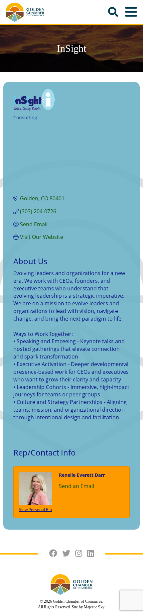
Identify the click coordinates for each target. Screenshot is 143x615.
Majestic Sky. (94, 607)
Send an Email (76, 486)
